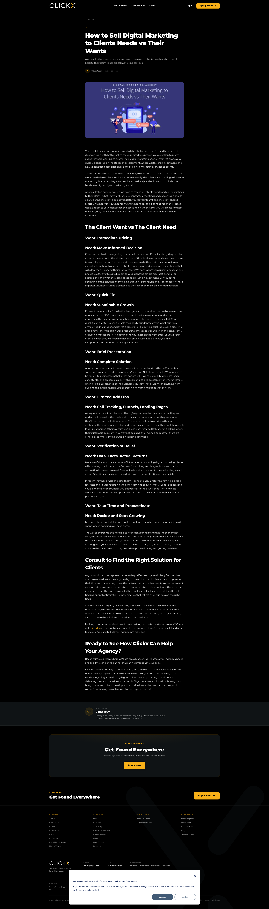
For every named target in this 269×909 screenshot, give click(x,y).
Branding (97, 838)
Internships (54, 830)
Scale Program (187, 819)
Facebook (144, 865)
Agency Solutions (144, 823)
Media (51, 834)
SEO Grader (186, 823)
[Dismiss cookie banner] (195, 876)
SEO (95, 819)
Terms (207, 900)
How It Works (120, 5)
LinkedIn (134, 865)
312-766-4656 (114, 865)
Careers (52, 826)
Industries (53, 838)
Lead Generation (100, 842)
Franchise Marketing (58, 842)
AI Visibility (97, 826)
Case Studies (138, 5)
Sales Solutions (143, 819)
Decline (185, 897)
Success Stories (187, 834)
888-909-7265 (92, 865)
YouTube (166, 865)
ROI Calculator (187, 826)
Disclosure (216, 900)
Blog (91, 19)
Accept (162, 897)
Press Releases (99, 834)
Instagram (155, 865)
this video (95, 628)
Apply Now (206, 5)
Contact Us (54, 823)
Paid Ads (97, 823)
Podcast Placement (101, 830)
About (152, 5)
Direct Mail (97, 846)
